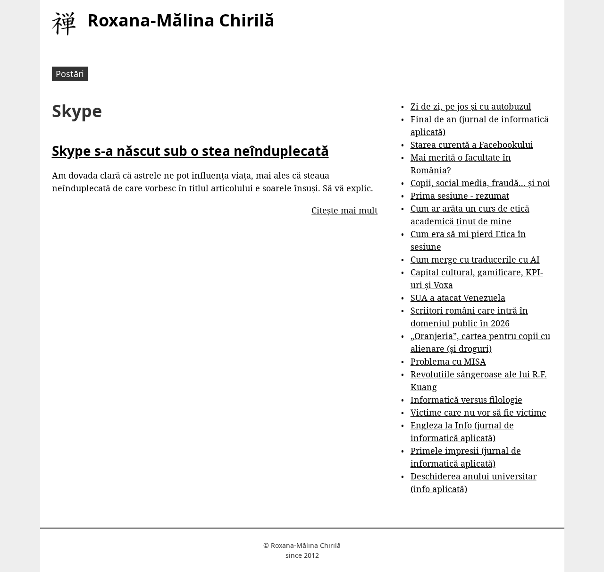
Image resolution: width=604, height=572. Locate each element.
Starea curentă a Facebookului (472, 144)
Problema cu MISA (448, 361)
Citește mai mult (344, 210)
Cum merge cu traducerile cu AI (475, 259)
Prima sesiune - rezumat (460, 195)
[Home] (64, 23)
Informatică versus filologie (466, 399)
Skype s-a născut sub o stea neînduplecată (190, 151)
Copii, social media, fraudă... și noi (480, 182)
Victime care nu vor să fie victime (478, 412)
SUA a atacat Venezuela (458, 297)
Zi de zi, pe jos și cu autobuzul (471, 106)
